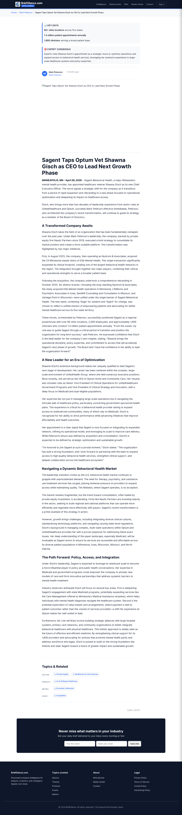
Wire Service (98, 778)
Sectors (55, 778)
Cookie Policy (140, 786)
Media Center (137, 4)
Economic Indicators (65, 688)
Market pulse (115, 4)
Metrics (55, 794)
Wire (126, 4)
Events (55, 790)
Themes (55, 782)
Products (56, 786)
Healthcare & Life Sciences (86, 674)
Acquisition (61, 695)
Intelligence (101, 4)
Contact (149, 4)
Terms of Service (141, 782)
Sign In (161, 4)
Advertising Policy (142, 790)
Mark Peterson (25, 12)
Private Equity (62, 674)
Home (14, 12)
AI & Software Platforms (66, 681)
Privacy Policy (140, 778)
